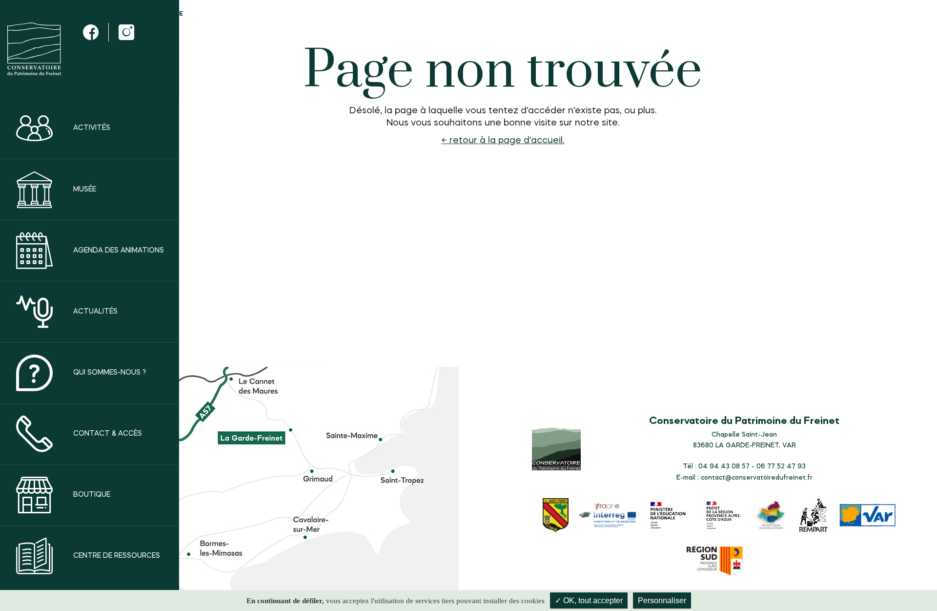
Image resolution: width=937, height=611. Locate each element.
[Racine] (607, 516)
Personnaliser (662, 600)
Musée (84, 189)
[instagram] (126, 32)
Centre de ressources (116, 556)
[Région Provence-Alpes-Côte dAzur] (715, 562)
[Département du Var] (867, 516)
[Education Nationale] (670, 516)
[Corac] (771, 516)
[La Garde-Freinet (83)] (556, 516)
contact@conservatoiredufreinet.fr (757, 477)
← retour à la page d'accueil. (502, 140)
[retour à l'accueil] (34, 49)
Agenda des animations (118, 250)
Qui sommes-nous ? (109, 372)
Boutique (91, 494)
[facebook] (91, 32)
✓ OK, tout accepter (589, 600)
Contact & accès (107, 433)
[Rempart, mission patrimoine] (813, 516)
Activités (91, 128)
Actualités (95, 311)
